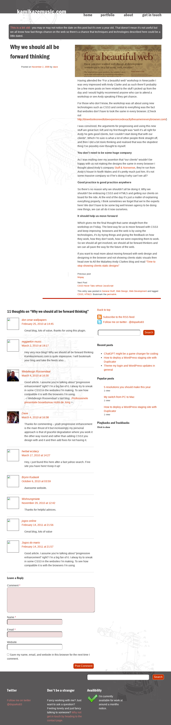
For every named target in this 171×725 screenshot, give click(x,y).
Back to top (103, 309)
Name (11, 617)
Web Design (122, 291)
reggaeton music (31, 341)
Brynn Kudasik (30, 477)
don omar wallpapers (34, 319)
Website (12, 642)
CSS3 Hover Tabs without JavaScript (95, 285)
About (128, 15)
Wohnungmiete (31, 498)
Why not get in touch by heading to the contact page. (64, 716)
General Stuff (108, 291)
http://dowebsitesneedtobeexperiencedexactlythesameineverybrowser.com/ (121, 119)
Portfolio (108, 15)
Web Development (138, 291)
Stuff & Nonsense (125, 167)
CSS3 (80, 294)
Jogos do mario (31, 542)
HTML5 (88, 294)
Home (87, 15)
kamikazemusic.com (41, 11)
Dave (25, 413)
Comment (13, 585)
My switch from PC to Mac (119, 396)
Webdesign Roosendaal (36, 371)
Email (11, 629)
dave (55, 66)
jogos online (29, 520)
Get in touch (151, 15)
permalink (111, 294)
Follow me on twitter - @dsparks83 (123, 321)
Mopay (80, 277)
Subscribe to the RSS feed (118, 316)
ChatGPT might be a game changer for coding (131, 353)
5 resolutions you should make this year (127, 387)
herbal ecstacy (30, 451)
